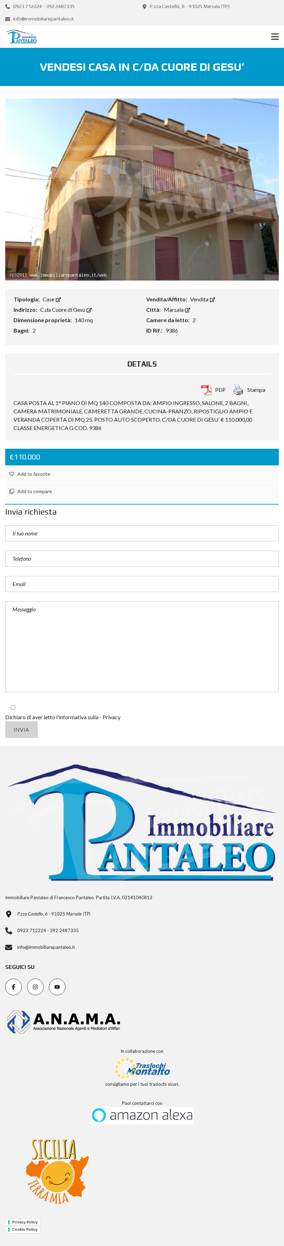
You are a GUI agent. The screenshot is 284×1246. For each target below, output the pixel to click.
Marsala (174, 309)
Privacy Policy (25, 1222)
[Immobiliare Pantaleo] (18, 36)
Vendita (200, 299)
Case (49, 299)
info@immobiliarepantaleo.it (43, 19)
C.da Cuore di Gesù (63, 309)
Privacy (112, 717)
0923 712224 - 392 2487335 (43, 6)
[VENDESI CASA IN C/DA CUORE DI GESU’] (142, 189)
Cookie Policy (24, 1229)
